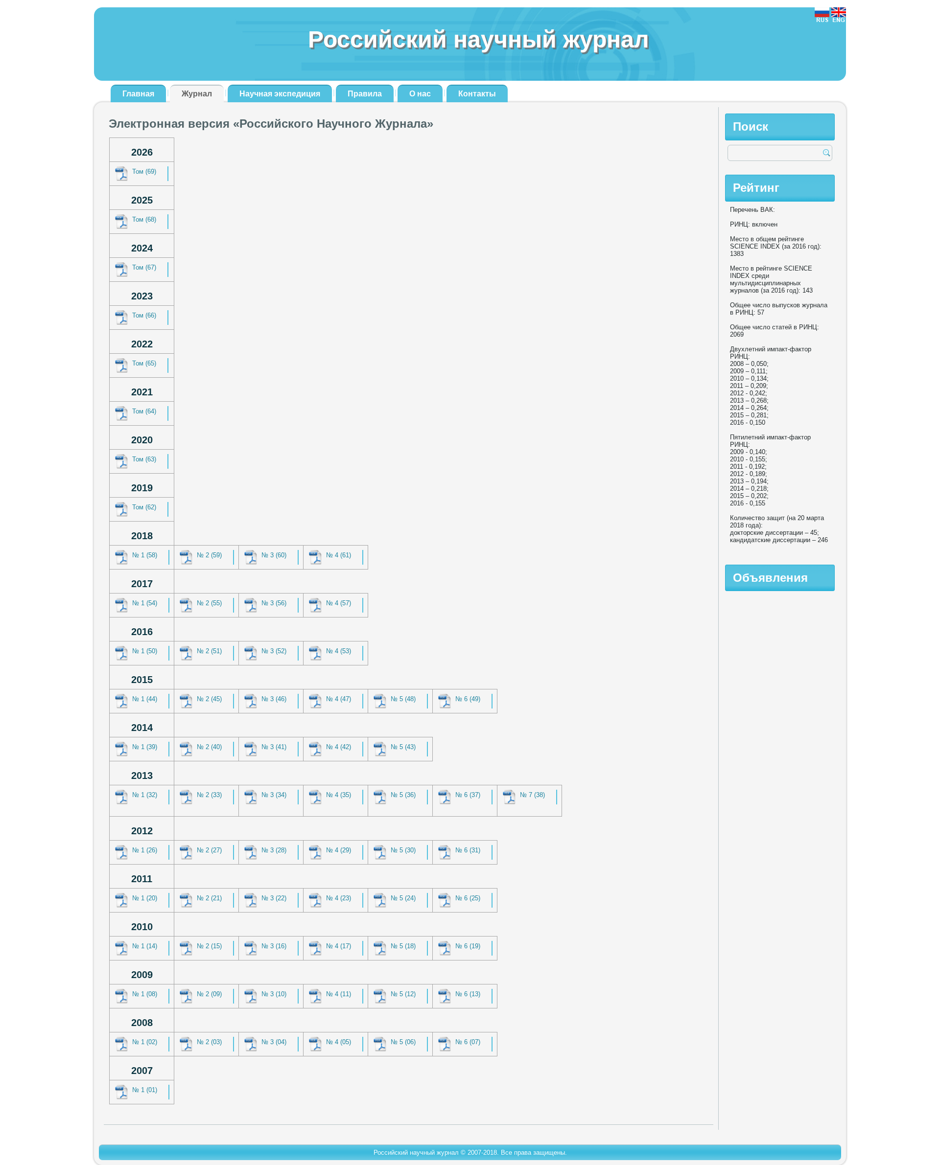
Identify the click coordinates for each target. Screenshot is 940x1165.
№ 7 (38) (532, 795)
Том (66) (144, 315)
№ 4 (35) (338, 795)
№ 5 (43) (403, 747)
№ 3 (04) (273, 1042)
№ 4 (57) (338, 603)
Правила (365, 94)
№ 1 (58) (144, 555)
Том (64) (144, 411)
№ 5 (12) (403, 994)
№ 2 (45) (209, 699)
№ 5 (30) (403, 850)
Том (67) (144, 267)
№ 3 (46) (273, 699)
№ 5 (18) (403, 946)
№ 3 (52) (273, 651)
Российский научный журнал (478, 39)
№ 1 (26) (144, 850)
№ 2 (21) (209, 898)
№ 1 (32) (144, 795)
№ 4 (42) (338, 747)
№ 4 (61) (338, 555)
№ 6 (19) (467, 946)
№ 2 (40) (209, 747)
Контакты (477, 94)
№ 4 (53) (338, 651)
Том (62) (144, 507)
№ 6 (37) (467, 795)
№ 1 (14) (144, 946)
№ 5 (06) (403, 1042)
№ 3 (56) (273, 603)
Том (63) (144, 459)
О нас (420, 94)
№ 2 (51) (209, 651)
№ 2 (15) (209, 946)
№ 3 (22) (273, 898)
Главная (138, 94)
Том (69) (144, 171)
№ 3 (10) (273, 994)
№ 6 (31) (467, 850)
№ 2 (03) (209, 1042)
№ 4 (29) (338, 850)
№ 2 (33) (209, 795)
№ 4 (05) (338, 1042)
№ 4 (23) (338, 898)
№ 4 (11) (338, 994)
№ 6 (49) (467, 699)
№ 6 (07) (467, 1042)
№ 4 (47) (338, 699)
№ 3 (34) (273, 795)
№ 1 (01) (144, 1090)
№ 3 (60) (273, 555)
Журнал (197, 94)
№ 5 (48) (403, 699)
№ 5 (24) (403, 898)
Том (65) (144, 363)
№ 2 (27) (209, 850)
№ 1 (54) (144, 603)
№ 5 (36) (403, 795)
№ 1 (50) (144, 651)
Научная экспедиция (279, 94)
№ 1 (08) (144, 994)
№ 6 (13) (467, 994)
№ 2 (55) (209, 603)
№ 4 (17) (338, 946)
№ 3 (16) (273, 946)
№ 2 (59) (209, 555)
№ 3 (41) (273, 747)
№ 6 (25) (467, 898)
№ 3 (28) (273, 850)
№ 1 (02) (144, 1042)
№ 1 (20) (144, 898)
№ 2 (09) (209, 994)
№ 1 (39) (144, 747)
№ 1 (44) (144, 699)
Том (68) (144, 219)
